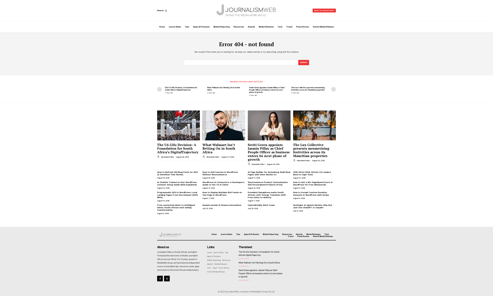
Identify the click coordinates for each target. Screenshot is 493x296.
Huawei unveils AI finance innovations (221, 205)
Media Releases (244, 280)
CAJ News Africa (244, 259)
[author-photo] (158, 157)
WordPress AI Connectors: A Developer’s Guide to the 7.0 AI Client (223, 183)
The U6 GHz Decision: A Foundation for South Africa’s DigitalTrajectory (181, 88)
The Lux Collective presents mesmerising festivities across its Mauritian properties (308, 88)
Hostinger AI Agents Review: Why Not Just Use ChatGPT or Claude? (312, 206)
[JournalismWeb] (178, 235)
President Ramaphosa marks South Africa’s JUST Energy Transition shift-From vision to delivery (267, 194)
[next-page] (333, 89)
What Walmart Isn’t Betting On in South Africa (223, 88)
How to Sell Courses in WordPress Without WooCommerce (220, 173)
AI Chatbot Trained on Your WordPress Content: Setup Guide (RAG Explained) (177, 183)
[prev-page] (159, 89)
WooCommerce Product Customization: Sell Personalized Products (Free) (268, 183)
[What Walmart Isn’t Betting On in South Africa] (223, 125)
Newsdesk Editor (167, 157)
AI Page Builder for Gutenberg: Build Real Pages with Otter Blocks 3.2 (269, 173)
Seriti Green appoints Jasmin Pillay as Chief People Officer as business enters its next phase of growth (266, 89)
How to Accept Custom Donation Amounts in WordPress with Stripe (311, 193)
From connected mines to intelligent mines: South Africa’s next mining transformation (176, 207)
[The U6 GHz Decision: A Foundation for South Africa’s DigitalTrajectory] (178, 125)
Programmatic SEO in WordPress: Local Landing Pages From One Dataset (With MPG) (177, 194)
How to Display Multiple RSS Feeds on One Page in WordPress (222, 193)
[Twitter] (167, 278)
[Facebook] (160, 278)
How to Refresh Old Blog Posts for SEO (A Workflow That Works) (177, 173)
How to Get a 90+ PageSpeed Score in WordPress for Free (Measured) (313, 183)
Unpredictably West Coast (261, 205)
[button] (162, 10)
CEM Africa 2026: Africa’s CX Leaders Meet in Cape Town (312, 173)
